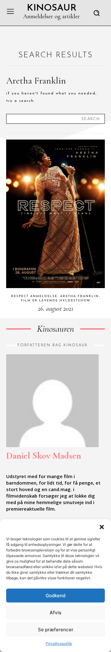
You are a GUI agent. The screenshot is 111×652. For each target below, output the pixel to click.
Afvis (55, 612)
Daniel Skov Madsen (43, 455)
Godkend (55, 595)
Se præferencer (55, 630)
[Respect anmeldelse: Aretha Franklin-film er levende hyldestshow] (55, 214)
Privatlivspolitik (59, 643)
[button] (102, 527)
